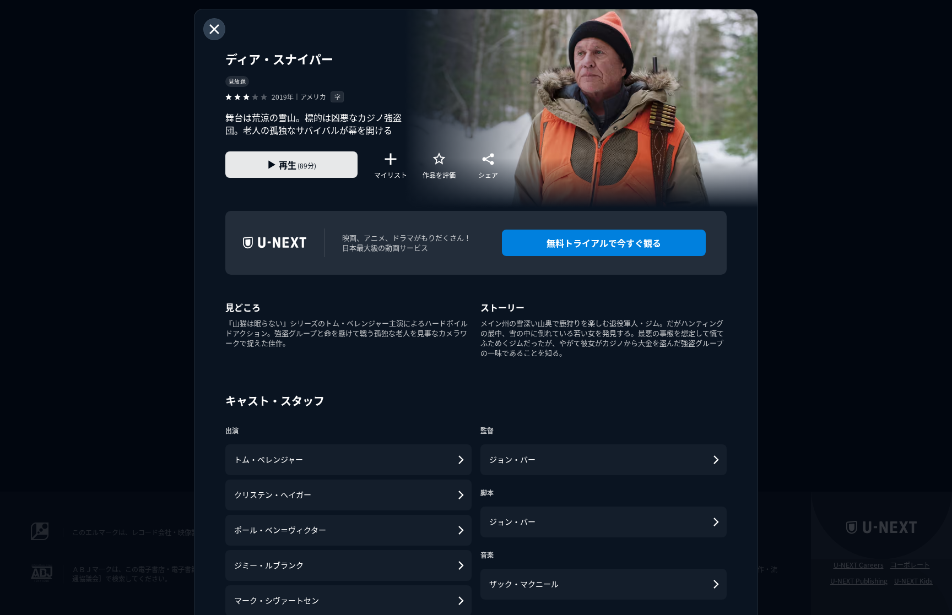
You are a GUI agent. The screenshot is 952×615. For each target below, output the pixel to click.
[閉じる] (214, 29)
